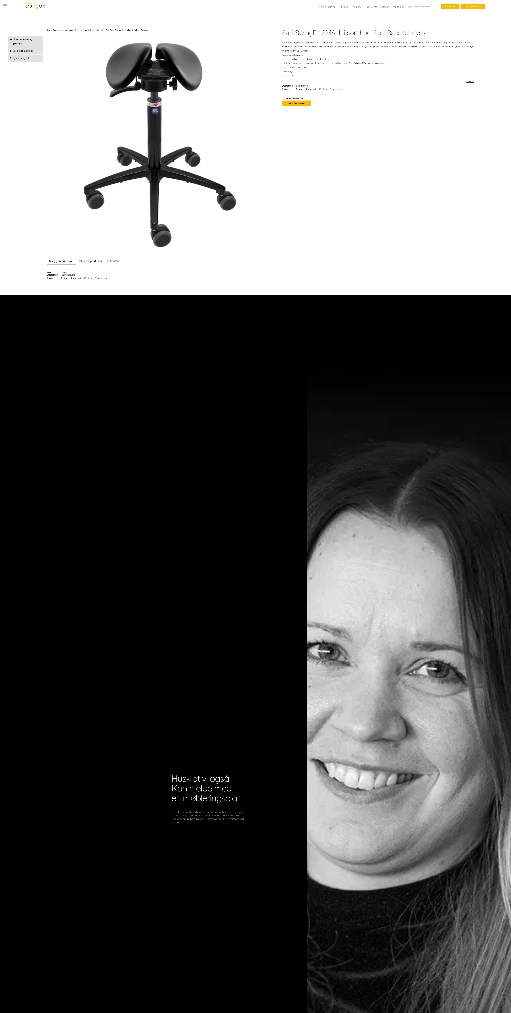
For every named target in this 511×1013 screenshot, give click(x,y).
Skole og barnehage (23, 50)
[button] (292, 98)
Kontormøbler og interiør (22, 41)
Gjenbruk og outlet (22, 58)
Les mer (470, 81)
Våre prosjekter (327, 6)
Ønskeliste (450, 6)
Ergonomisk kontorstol (307, 89)
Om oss (344, 6)
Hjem (49, 30)
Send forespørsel (296, 103)
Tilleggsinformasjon (61, 261)
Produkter (356, 6)
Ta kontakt (113, 261)
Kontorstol (324, 89)
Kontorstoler (99, 30)
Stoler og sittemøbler (83, 30)
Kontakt (384, 6)
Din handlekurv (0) (473, 6)
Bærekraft (371, 6)
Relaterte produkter (90, 261)
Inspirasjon (398, 6)
